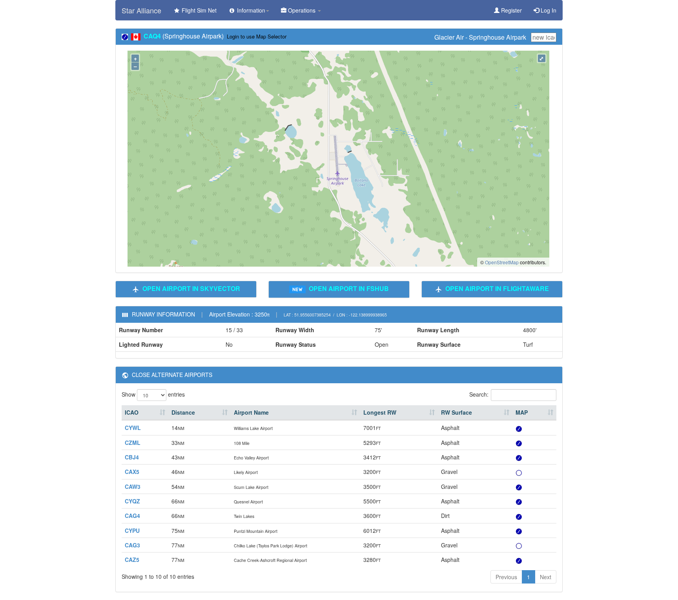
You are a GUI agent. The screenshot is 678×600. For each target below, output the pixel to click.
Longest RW (379, 412)
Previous (506, 577)
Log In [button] (547, 10)
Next (545, 577)
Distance (183, 412)
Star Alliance (141, 10)
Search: (478, 394)
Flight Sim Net (198, 10)
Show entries (153, 394)
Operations (301, 10)
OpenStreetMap (502, 262)
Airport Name (251, 412)
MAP (522, 412)
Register (510, 10)
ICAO (132, 412)
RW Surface (456, 412)
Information (250, 10)
